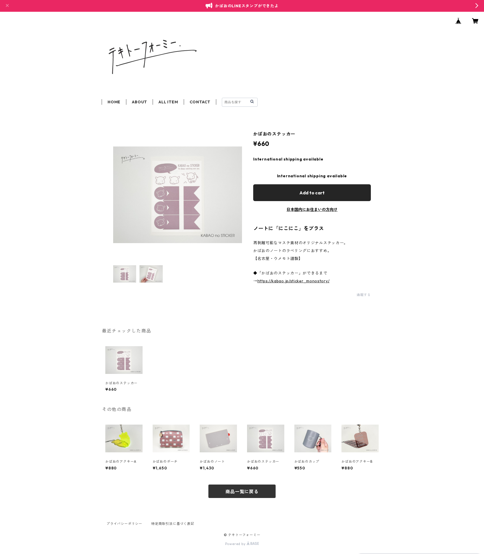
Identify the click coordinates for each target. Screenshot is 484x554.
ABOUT (139, 101)
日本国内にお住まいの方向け (312, 209)
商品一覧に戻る (242, 491)
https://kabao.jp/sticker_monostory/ (293, 280)
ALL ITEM (168, 101)
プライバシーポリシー (124, 524)
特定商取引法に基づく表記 (172, 524)
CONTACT (200, 101)
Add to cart (312, 192)
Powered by (236, 544)
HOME (114, 101)
